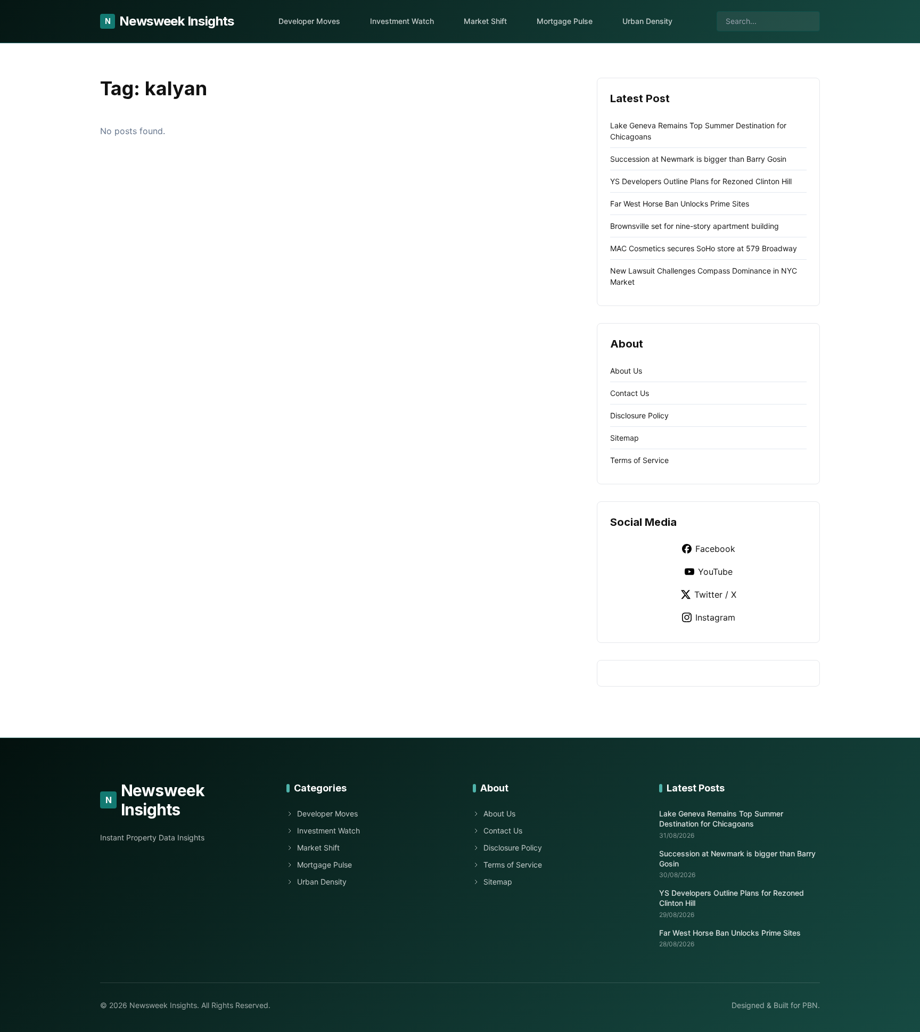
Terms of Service (639, 460)
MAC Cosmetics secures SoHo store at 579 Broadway (703, 248)
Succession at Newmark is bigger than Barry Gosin (698, 158)
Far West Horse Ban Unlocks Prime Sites (679, 203)
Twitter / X (715, 594)
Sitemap (624, 437)
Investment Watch (402, 21)
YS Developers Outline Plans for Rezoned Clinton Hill (701, 181)
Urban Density (647, 21)
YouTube (715, 571)
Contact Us (629, 393)
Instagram (715, 617)
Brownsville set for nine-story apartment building (694, 225)
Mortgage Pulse (565, 21)
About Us (626, 370)
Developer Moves (309, 21)
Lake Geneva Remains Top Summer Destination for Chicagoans (721, 818)
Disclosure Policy (639, 415)
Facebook (715, 548)
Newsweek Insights (169, 21)
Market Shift (485, 21)
